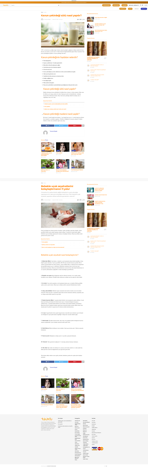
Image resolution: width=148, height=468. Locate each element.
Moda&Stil (85, 420)
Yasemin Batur (86, 450)
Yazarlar (84, 451)
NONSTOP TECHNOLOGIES (51, 466)
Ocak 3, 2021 (97, 26)
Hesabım (124, 5)
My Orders (94, 434)
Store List (93, 439)
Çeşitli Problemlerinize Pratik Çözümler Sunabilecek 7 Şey (100, 202)
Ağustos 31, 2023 (74, 171)
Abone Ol (144, 8)
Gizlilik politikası (94, 427)
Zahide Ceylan (85, 453)
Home (42, 12)
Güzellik (45, 12)
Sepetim (93, 437)
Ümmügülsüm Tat (86, 447)
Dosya (76, 429)
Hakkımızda (94, 429)
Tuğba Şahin (85, 445)
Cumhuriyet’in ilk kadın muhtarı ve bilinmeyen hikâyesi (97, 65)
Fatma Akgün (77, 434)
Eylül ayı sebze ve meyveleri (48, 244)
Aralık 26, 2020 (97, 196)
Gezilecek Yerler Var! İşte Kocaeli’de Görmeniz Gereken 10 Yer (97, 75)
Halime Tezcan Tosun (77, 449)
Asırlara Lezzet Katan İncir (101, 194)
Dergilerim (116, 5)
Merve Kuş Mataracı (77, 458)
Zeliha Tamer (85, 458)
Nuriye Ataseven (86, 426)
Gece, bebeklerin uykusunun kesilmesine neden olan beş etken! (61, 406)
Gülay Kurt (77, 443)
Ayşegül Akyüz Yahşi (77, 424)
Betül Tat (76, 426)
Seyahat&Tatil (86, 439)
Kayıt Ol (137, 5)
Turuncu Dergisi (48, 19)
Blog (130, 8)
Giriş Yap (131, 5)
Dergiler (137, 8)
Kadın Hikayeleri (78, 454)
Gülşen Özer (77, 445)
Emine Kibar (77, 430)
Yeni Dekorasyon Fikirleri (77, 169)
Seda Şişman (85, 436)
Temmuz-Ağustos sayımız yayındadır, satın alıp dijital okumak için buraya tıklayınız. (74, 2)
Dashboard (94, 424)
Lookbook (122, 8)
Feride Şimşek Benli (77, 439)
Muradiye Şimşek (86, 422)
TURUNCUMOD (106, 5)
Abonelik (93, 420)
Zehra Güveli (85, 454)
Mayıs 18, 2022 (97, 205)
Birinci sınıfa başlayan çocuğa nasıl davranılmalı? (53, 247)
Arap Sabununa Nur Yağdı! (101, 17)
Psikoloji (84, 428)
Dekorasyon (77, 427)
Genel (76, 442)
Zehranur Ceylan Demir (86, 457)
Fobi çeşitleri (47, 106)
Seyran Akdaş (85, 440)
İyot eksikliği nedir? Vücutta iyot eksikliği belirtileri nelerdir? (76, 406)
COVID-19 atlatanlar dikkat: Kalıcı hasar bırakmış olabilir (99, 189)
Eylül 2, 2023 (44, 157)
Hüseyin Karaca (78, 452)
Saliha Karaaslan (86, 434)
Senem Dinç (85, 437)
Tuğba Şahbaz (85, 443)
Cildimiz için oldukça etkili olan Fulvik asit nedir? (55, 109)
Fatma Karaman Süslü (78, 436)
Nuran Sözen (85, 425)
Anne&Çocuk (77, 420)
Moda (76, 459)
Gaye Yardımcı (77, 440)
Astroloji (76, 422)
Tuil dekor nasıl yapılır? (94, 79)
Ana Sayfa (93, 422)
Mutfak (43, 167)
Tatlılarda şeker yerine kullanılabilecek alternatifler (56, 103)
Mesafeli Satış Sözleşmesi (96, 432)
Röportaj (84, 429)
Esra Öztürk (77, 432)
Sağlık (43, 150)
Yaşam (58, 150)
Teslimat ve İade (95, 441)
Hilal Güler (77, 451)
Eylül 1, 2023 (59, 154)
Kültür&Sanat (77, 455)
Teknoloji (85, 442)
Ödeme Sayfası (94, 436)
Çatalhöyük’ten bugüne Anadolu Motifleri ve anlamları (93, 58)
